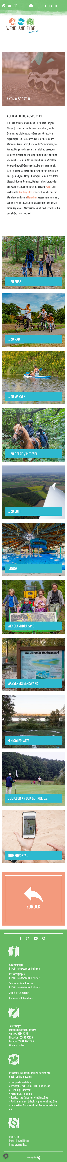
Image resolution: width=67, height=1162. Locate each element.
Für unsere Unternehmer (21, 998)
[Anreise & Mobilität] (32, 6)
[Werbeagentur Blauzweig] (38, 1157)
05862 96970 (26, 1037)
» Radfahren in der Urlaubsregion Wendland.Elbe (33, 1101)
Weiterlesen (33, 624)
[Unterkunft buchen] (4, 6)
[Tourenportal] (17, 6)
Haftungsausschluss (18, 1144)
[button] (6, 1156)
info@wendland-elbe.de (28, 968)
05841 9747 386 (26, 1041)
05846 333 (23, 1033)
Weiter (33, 280)
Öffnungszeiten (17, 1045)
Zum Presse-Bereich (19, 992)
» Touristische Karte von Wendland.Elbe (28, 1097)
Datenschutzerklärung (19, 1140)
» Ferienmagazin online (20, 1093)
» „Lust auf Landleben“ (20, 1090)
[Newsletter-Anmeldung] (10, 6)
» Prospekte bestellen (20, 1082)
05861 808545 (29, 1029)
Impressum (14, 1136)
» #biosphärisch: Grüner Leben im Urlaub (29, 1086)
